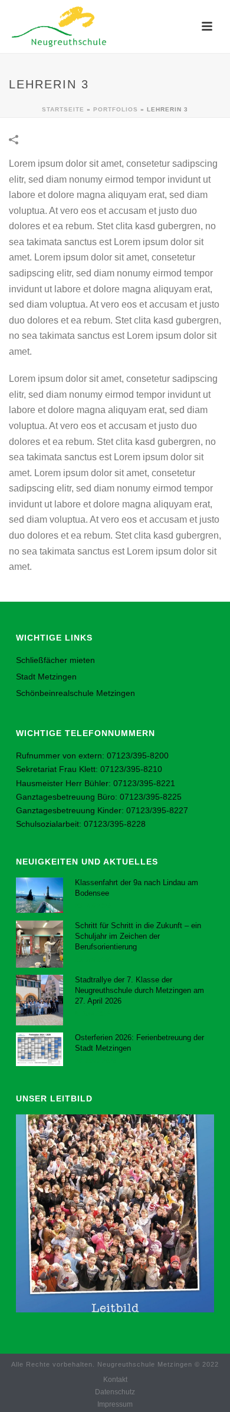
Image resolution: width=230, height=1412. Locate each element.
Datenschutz (115, 1392)
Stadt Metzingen (46, 676)
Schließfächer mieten (55, 660)
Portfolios (115, 109)
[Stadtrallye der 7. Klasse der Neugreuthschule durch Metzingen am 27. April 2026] (39, 1000)
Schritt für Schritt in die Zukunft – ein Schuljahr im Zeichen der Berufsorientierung (138, 936)
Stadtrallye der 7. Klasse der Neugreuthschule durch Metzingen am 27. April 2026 (139, 990)
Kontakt (115, 1379)
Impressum (115, 1404)
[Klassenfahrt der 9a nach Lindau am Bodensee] (39, 895)
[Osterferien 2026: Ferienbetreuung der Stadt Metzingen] (39, 1049)
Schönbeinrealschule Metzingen (75, 693)
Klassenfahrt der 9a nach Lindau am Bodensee (136, 888)
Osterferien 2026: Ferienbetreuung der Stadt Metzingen (139, 1043)
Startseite (63, 109)
